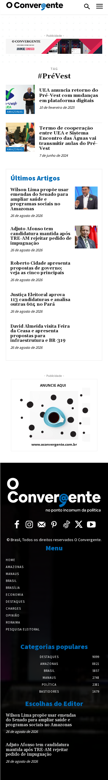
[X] (79, 525)
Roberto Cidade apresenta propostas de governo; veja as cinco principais (40, 268)
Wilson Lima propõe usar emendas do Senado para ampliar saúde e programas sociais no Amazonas (39, 199)
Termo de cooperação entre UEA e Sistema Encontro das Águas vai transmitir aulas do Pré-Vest (68, 138)
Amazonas (15, 112)
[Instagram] (29, 525)
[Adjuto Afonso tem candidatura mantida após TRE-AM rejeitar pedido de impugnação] (86, 237)
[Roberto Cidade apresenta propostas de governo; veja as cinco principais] (86, 271)
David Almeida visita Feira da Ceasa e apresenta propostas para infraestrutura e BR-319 (40, 334)
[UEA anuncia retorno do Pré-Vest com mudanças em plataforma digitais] (20, 99)
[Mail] (41, 525)
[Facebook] (17, 525)
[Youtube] (91, 525)
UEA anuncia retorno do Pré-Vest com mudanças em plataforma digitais (68, 95)
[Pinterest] (54, 525)
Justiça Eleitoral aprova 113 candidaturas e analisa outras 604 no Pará (40, 299)
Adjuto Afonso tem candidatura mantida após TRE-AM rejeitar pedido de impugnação (40, 236)
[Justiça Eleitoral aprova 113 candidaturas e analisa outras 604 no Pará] (86, 303)
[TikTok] (66, 525)
